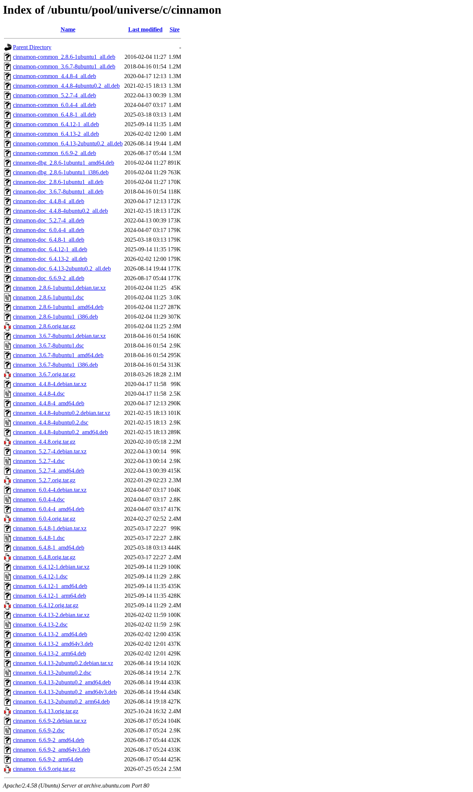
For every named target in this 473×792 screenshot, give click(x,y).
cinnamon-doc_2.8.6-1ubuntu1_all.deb (58, 182)
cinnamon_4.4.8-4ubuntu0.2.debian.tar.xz (61, 413)
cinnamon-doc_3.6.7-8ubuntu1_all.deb (58, 191)
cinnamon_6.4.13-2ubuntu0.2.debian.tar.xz (63, 663)
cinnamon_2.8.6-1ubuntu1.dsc (48, 297)
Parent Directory (32, 47)
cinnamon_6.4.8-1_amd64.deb (48, 547)
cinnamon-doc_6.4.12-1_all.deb (50, 249)
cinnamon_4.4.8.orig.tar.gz (44, 442)
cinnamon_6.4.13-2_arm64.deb (49, 653)
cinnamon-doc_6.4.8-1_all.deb (48, 239)
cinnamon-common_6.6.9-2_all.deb (54, 153)
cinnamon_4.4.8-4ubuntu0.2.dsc (50, 422)
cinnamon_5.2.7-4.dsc (39, 461)
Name (68, 29)
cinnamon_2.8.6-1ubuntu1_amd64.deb (58, 307)
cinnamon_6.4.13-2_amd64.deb (50, 634)
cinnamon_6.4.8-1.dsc (39, 538)
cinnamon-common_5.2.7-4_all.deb (54, 95)
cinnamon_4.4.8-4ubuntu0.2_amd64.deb (60, 432)
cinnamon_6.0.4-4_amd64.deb (48, 509)
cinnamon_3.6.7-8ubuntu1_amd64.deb (58, 355)
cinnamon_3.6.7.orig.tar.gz (44, 374)
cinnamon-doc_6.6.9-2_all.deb (48, 278)
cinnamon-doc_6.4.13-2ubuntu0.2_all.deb (62, 268)
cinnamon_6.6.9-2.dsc (39, 730)
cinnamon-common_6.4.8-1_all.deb (54, 114)
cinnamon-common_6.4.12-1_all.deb (56, 124)
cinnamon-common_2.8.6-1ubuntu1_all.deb (64, 57)
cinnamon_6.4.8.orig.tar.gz (44, 557)
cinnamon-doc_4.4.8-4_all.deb (48, 201)
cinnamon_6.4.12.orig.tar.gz (45, 605)
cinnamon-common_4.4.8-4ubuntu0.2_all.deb (66, 86)
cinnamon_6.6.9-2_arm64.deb (48, 759)
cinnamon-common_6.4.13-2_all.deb (56, 134)
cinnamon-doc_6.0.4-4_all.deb (48, 230)
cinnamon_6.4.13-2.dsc (40, 624)
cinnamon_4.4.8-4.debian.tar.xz (49, 384)
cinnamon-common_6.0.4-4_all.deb (54, 105)
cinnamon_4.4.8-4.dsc (39, 393)
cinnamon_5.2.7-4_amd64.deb (48, 470)
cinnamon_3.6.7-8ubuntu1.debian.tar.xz (59, 336)
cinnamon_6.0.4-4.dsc (39, 499)
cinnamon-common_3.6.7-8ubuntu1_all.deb (64, 66)
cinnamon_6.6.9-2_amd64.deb (48, 740)
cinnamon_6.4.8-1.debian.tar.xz (49, 528)
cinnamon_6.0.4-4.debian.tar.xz (49, 490)
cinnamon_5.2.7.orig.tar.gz (44, 480)
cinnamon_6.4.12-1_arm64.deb (49, 596)
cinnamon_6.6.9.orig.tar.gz (44, 769)
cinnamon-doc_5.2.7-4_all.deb (48, 220)
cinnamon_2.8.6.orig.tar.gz (44, 326)
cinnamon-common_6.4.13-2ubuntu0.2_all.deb (68, 143)
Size (175, 29)
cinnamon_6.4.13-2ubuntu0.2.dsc (52, 672)
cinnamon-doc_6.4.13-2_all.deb (50, 259)
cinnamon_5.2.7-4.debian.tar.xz (49, 451)
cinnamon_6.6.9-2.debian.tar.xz (49, 721)
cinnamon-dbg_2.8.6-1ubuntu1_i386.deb (61, 172)
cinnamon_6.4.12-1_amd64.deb (50, 586)
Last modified (145, 29)
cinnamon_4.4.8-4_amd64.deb (48, 403)
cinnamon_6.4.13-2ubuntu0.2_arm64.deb (61, 701)
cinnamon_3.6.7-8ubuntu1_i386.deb (55, 365)
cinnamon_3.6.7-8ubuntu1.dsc (48, 345)
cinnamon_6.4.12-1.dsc (40, 576)
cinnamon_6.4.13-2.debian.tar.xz (51, 615)
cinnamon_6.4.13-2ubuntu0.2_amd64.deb (62, 682)
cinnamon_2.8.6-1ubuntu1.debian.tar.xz (59, 288)
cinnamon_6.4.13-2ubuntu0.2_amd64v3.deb (65, 692)
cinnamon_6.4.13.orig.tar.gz (45, 711)
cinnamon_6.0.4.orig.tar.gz (44, 519)
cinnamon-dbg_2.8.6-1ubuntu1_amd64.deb (63, 163)
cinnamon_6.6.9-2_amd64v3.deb (51, 749)
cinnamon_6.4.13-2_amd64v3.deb (53, 644)
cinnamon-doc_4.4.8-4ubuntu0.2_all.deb (60, 211)
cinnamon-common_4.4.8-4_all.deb (54, 76)
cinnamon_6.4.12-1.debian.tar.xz (51, 567)
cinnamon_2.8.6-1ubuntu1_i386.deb (55, 316)
